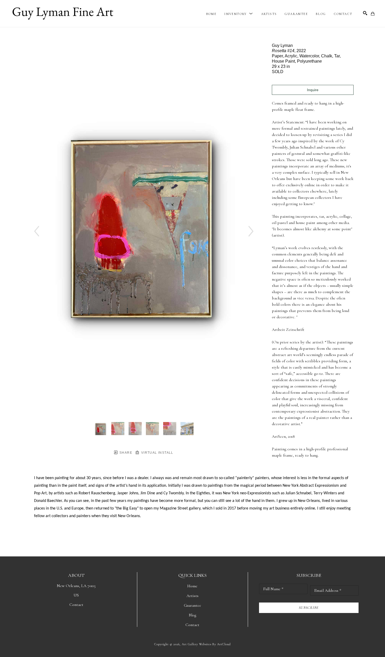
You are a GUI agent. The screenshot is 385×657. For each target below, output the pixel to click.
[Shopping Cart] (373, 14)
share (125, 453)
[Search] (365, 13)
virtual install (156, 453)
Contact (76, 604)
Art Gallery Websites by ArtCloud (206, 644)
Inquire (312, 90)
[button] (238, 14)
